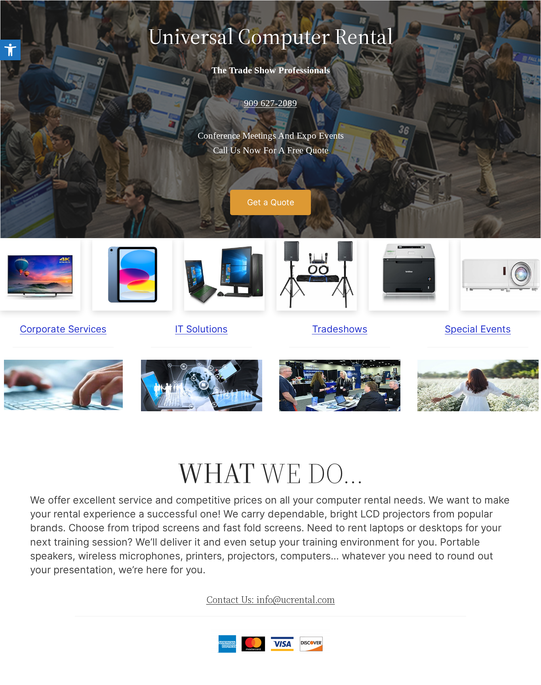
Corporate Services (63, 329)
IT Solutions (201, 329)
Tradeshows (340, 329)
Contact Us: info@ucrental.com (270, 599)
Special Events (478, 329)
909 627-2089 (270, 103)
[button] (10, 50)
